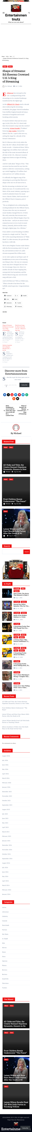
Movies (23, 635)
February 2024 (6, 890)
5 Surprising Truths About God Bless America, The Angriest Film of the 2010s (21, 655)
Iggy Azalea (13, 131)
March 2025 (5, 832)
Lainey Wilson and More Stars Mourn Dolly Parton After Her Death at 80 (14, 531)
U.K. (13, 104)
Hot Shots (5, 934)
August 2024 (6, 863)
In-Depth (16, 588)
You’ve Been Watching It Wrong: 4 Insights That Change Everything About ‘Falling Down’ (21, 677)
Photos (4, 965)
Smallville (5, 979)
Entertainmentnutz (16, 17)
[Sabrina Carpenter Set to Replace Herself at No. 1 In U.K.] (9, 353)
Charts (17, 104)
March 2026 (5, 778)
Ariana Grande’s (15, 128)
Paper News (11, 1120)
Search (7, 546)
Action (4, 907)
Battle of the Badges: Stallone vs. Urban (20, 616)
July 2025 (5, 814)
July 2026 (5, 760)
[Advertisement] (16, 38)
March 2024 (5, 885)
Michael (9, 86)
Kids (3, 943)
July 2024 (5, 867)
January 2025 (6, 841)
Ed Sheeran (10, 93)
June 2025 (5, 818)
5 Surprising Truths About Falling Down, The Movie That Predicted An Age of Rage (22, 666)
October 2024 (6, 854)
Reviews (4, 970)
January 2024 (6, 894)
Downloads (5, 925)
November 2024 (7, 850)
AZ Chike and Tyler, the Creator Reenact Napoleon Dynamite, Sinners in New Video (14, 468)
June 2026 (5, 765)
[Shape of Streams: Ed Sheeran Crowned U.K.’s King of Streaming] (9, 333)
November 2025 (7, 796)
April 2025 (5, 827)
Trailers (4, 988)
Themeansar (20, 1120)
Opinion (16, 591)
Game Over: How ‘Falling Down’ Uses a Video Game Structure (22, 687)
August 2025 (6, 809)
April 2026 (5, 774)
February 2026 (6, 783)
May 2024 (5, 876)
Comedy (4, 921)
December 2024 (7, 845)
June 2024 (5, 872)
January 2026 (6, 787)
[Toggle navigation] (3, 13)
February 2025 (6, 836)
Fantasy (4, 930)
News (10, 66)
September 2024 (7, 858)
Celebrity (5, 916)
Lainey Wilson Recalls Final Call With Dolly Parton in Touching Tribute (15, 721)
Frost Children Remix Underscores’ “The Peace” (14, 500)
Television (5, 983)
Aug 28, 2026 (17, 471)
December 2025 (7, 792)
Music (5, 66)
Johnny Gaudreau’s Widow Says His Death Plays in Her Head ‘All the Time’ (15, 728)
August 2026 (6, 756)
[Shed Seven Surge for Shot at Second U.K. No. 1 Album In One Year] (21, 333)
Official (9, 104)
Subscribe (24, 385)
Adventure (5, 912)
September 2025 (7, 805)
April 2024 (5, 881)
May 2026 (5, 769)
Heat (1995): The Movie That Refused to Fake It (21, 594)
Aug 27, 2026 (12, 535)
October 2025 (6, 800)
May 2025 (5, 823)
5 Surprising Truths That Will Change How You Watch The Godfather (22, 628)
